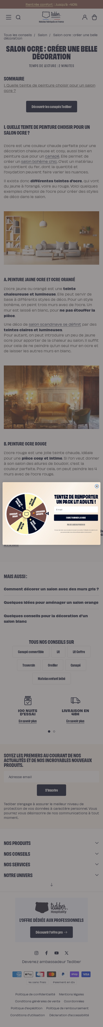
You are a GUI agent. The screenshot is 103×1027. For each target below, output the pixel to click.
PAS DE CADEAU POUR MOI (76, 524)
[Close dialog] (97, 486)
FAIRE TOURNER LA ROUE (76, 517)
